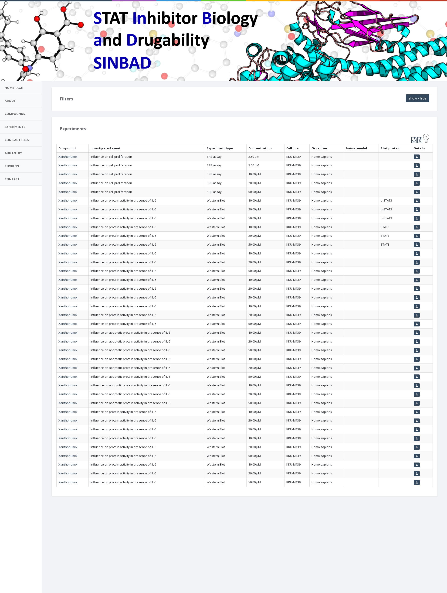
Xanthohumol (68, 156)
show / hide (417, 98)
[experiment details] (417, 156)
